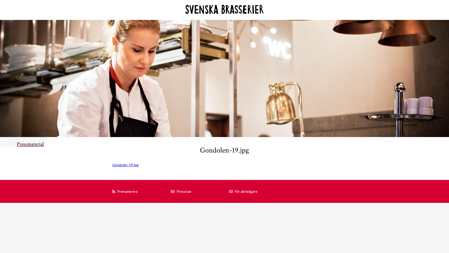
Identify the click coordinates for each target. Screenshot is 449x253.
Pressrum (184, 191)
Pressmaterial (30, 144)
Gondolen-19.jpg (125, 165)
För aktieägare (246, 191)
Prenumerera (127, 191)
